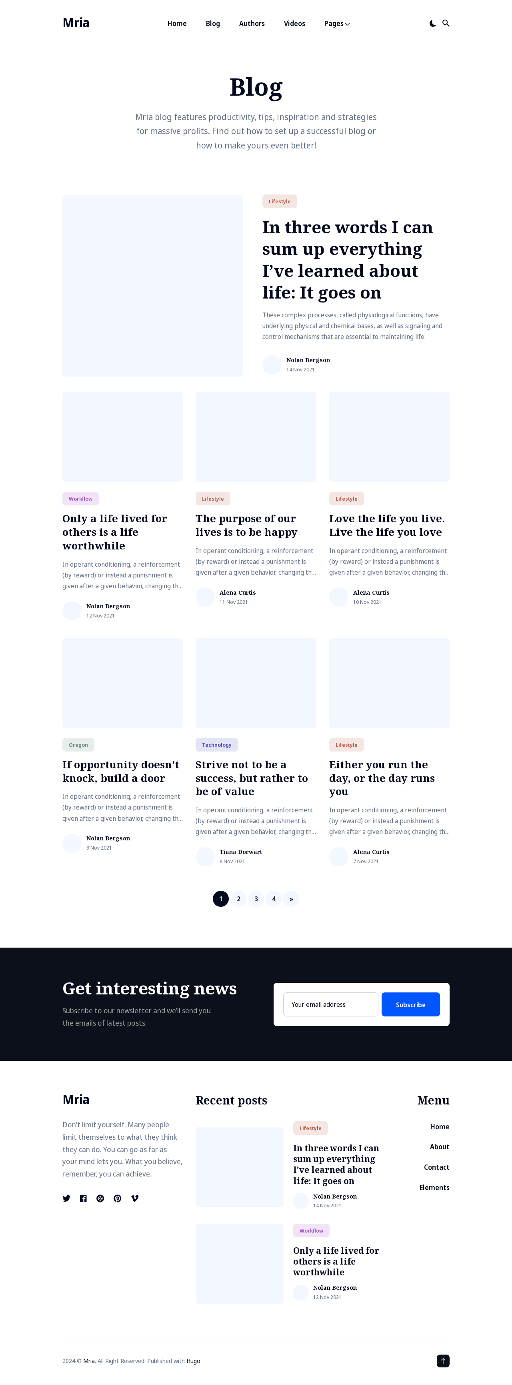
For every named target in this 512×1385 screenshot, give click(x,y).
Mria (75, 22)
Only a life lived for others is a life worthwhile (114, 532)
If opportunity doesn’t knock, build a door (120, 771)
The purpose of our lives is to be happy (247, 525)
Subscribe (411, 1004)
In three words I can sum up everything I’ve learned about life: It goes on (347, 259)
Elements (435, 1187)
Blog (213, 23)
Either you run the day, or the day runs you (382, 778)
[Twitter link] (67, 1199)
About (440, 1146)
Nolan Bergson (308, 360)
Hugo (193, 1361)
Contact (437, 1167)
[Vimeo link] (134, 1199)
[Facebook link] (83, 1199)
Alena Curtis (238, 592)
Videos (294, 23)
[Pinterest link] (117, 1199)
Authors (252, 23)
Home (177, 23)
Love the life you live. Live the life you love (387, 525)
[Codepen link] (100, 1199)
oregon (78, 744)
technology (217, 744)
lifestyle (280, 201)
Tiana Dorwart (241, 852)
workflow (80, 498)
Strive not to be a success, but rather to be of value (252, 778)
